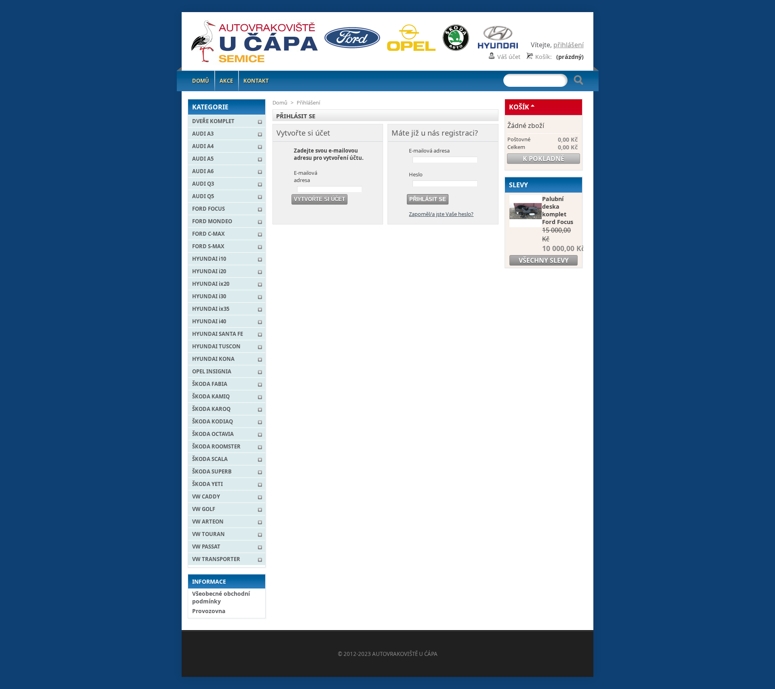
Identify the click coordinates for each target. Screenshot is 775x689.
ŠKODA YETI (207, 484)
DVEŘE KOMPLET (213, 121)
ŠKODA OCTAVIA (213, 434)
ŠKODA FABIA (209, 383)
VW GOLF (203, 509)
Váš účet (508, 57)
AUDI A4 (203, 146)
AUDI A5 (203, 158)
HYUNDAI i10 (209, 258)
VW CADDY (206, 496)
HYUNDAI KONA (213, 358)
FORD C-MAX (208, 233)
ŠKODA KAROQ (211, 409)
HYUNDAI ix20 (210, 283)
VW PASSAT (206, 546)
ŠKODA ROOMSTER (216, 446)
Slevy (518, 184)
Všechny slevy (544, 260)
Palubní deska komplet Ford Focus (557, 210)
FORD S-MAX (208, 246)
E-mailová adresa (305, 176)
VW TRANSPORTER (216, 559)
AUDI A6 (203, 171)
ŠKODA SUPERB (212, 471)
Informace (209, 581)
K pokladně (543, 158)
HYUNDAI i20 (209, 271)
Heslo (416, 174)
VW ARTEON (208, 521)
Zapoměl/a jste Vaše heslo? (441, 214)
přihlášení (568, 44)
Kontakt (256, 80)
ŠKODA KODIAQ (212, 421)
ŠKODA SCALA (210, 459)
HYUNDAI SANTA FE (217, 333)
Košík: (543, 57)
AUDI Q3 (203, 183)
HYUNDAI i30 (209, 296)
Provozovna (208, 611)
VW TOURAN (208, 534)
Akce (226, 80)
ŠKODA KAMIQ (211, 396)
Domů (200, 80)
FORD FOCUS (208, 208)
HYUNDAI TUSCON (216, 346)
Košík (519, 107)
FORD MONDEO (212, 221)
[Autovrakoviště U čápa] (241, 43)
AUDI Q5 (203, 196)
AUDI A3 (203, 133)
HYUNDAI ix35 (210, 308)
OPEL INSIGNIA (211, 371)
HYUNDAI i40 (209, 321)
